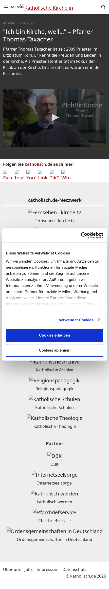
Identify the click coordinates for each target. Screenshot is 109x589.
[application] (54, 118)
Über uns (12, 569)
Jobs (29, 569)
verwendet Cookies (76, 320)
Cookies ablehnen (54, 350)
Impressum (48, 569)
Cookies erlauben (54, 335)
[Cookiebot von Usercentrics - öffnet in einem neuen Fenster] (81, 235)
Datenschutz (74, 569)
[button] (54, 117)
